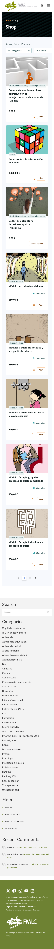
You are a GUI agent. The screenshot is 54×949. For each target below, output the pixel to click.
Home (8, 20)
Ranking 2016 (9, 776)
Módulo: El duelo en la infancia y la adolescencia (26, 414)
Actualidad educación (14, 642)
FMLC (5, 714)
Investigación (9, 741)
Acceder (8, 807)
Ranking (6, 772)
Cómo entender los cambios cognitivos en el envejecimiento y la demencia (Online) (26, 95)
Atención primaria (12, 660)
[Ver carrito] (42, 6)
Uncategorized (10, 790)
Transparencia (10, 785)
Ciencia (6, 673)
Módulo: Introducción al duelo (26, 286)
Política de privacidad (27, 907)
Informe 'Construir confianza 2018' (20, 736)
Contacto (36, 910)
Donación (7, 691)
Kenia (5, 745)
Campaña (7, 669)
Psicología (7, 759)
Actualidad (8, 637)
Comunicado (9, 678)
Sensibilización (10, 781)
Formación (8, 718)
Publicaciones (10, 767)
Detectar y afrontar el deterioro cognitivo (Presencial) (21, 224)
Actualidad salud (11, 646)
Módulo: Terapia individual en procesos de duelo (26, 544)
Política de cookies (13, 910)
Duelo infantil (10, 696)
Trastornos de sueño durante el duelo (28, 856)
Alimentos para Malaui (14, 655)
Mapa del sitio (11, 907)
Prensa (6, 754)
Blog (4, 664)
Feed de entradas (12, 814)
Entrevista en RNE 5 (13, 709)
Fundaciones (9, 723)
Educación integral (12, 700)
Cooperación (9, 687)
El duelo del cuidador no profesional (31, 847)
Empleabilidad (10, 705)
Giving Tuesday (10, 727)
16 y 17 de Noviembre (14, 633)
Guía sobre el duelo (13, 732)
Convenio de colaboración (16, 682)
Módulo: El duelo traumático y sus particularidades (26, 349)
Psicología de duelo (13, 763)
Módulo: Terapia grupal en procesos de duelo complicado (26, 479)
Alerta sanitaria (10, 651)
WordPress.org (11, 828)
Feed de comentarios (14, 821)
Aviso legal (27, 910)
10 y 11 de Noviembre (13, 628)
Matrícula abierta (11, 750)
